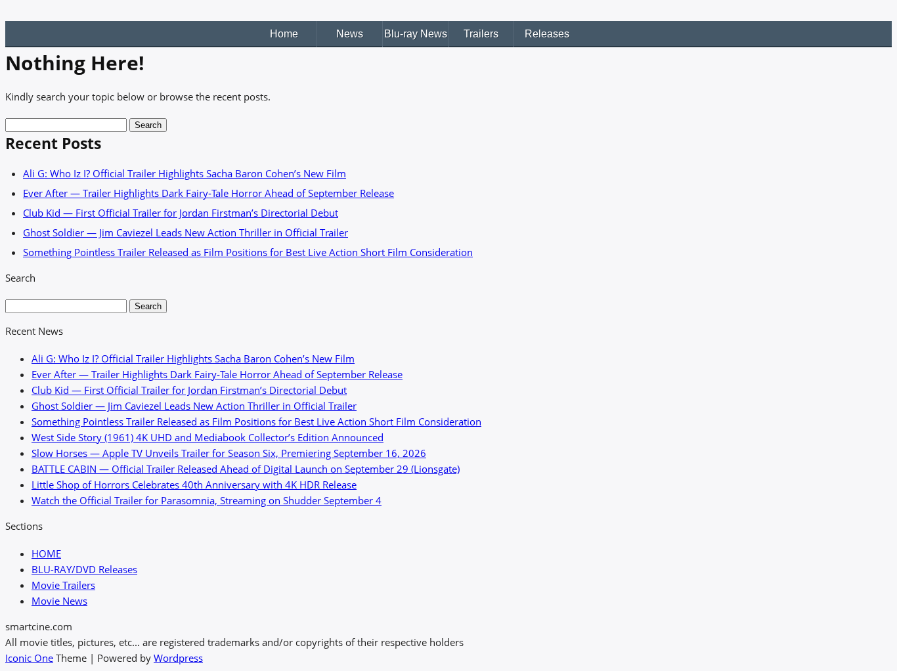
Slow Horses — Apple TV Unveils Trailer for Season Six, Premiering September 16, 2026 (229, 453)
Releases (547, 33)
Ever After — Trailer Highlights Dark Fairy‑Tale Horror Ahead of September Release (208, 193)
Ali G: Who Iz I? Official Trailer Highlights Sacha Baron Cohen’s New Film (184, 173)
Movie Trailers (63, 585)
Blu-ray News (415, 33)
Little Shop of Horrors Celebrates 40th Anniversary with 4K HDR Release (194, 484)
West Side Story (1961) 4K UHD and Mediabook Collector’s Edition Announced (207, 437)
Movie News (59, 600)
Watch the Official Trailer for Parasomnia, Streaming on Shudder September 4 (207, 500)
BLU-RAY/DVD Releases (84, 569)
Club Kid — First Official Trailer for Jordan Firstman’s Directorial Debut (180, 212)
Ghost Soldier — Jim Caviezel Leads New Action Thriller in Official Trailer (185, 232)
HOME (46, 553)
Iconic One (29, 657)
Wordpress (178, 657)
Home (284, 33)
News (349, 33)
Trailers (481, 33)
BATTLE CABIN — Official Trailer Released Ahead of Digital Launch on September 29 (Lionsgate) (246, 468)
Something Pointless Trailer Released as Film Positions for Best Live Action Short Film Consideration (248, 252)
